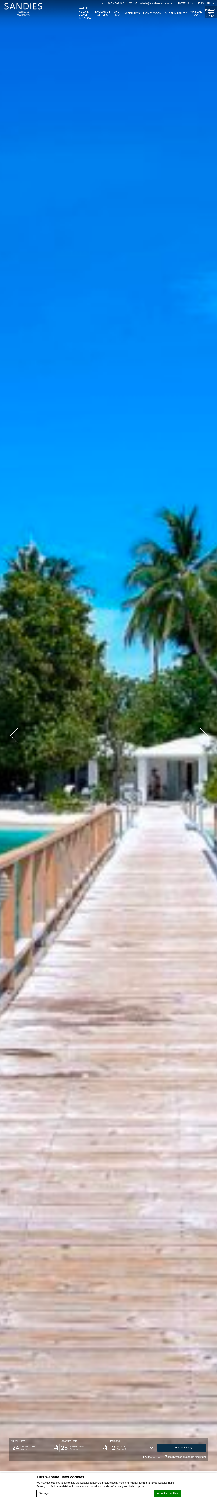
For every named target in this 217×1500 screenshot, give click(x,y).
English (204, 3)
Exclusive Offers (102, 13)
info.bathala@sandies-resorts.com (153, 3)
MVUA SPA (117, 13)
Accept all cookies (167, 1493)
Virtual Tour (196, 13)
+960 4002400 (114, 3)
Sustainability (176, 13)
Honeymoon (152, 13)
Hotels (183, 3)
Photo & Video (210, 13)
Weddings (132, 13)
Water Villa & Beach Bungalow (84, 13)
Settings (44, 1493)
